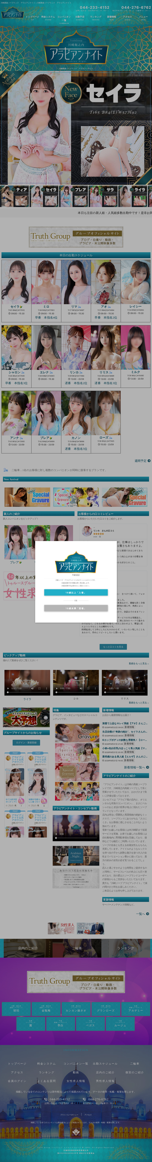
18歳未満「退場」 (76, 608)
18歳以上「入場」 (76, 592)
